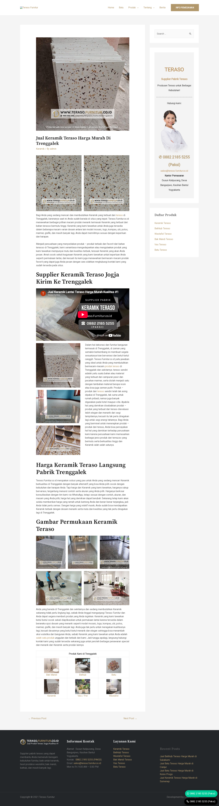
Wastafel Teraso (163, 233)
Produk (132, 7)
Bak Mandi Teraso (163, 239)
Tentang (147, 7)
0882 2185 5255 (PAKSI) (89, 759)
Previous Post (37, 718)
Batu (121, 7)
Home (111, 7)
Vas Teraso (160, 244)
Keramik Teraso (162, 223)
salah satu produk (45, 637)
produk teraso (112, 366)
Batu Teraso (160, 249)
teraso (119, 215)
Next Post (130, 718)
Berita (162, 7)
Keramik (40, 148)
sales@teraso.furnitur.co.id (174, 170)
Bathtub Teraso (162, 228)
